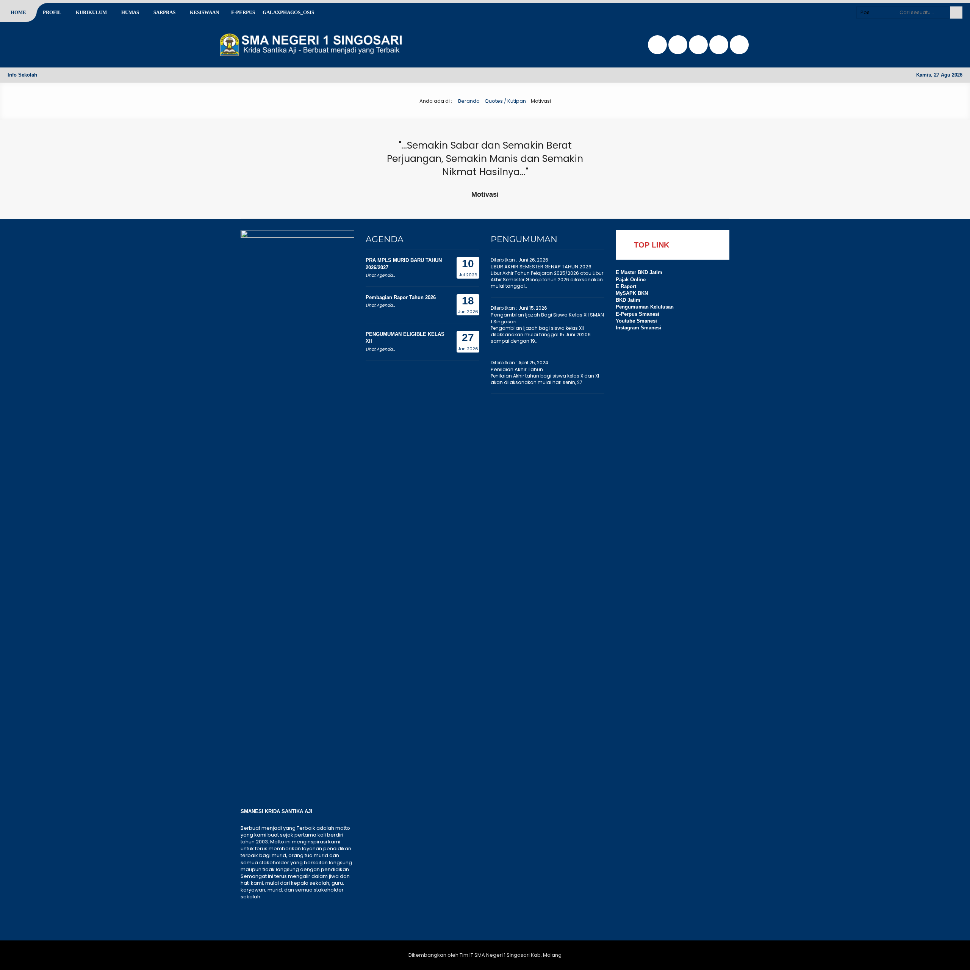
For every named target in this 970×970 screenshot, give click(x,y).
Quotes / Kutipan (505, 101)
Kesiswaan (204, 12)
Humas (130, 12)
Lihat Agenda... (380, 275)
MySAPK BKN (632, 293)
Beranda (468, 101)
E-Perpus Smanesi (637, 314)
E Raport (626, 286)
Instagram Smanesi (638, 328)
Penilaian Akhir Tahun (517, 369)
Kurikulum (91, 12)
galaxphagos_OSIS (288, 12)
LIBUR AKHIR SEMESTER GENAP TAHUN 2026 (541, 266)
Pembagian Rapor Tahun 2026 (401, 297)
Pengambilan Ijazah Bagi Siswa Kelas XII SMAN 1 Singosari (547, 318)
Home (18, 12)
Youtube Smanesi (636, 321)
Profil (52, 12)
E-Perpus (243, 12)
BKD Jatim (628, 300)
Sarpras (164, 12)
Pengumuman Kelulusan (645, 307)
